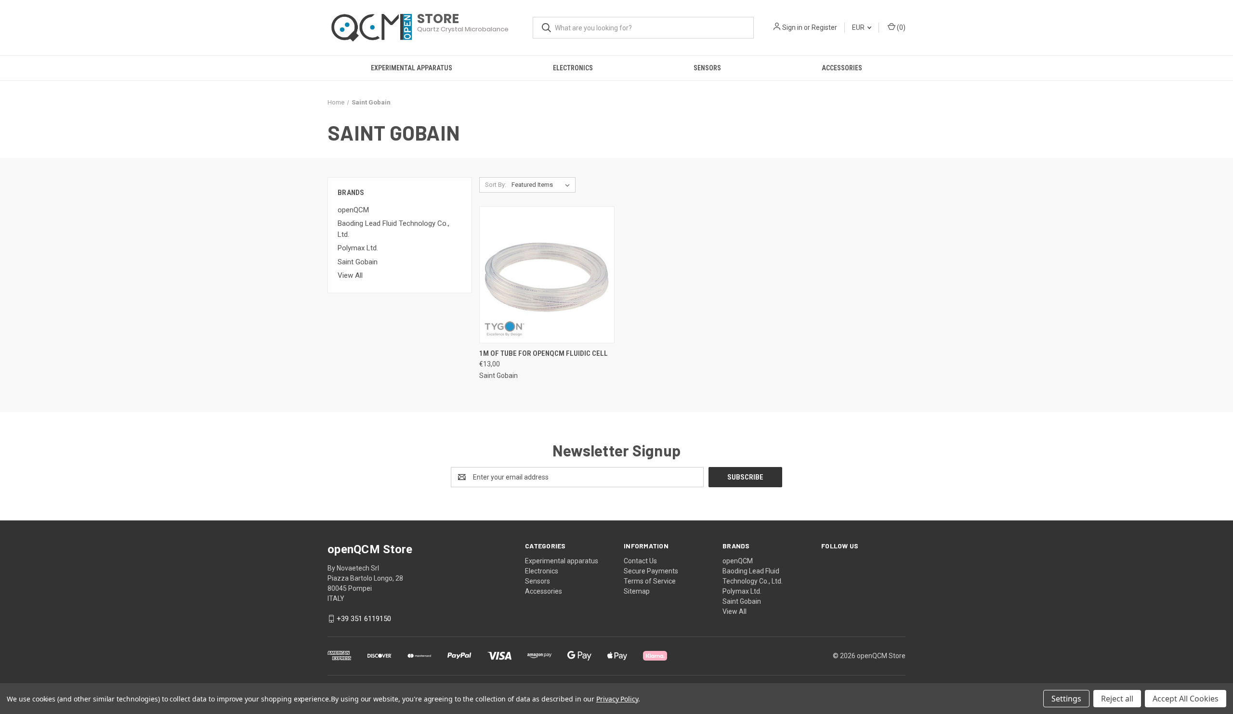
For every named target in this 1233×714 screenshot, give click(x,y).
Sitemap (637, 591)
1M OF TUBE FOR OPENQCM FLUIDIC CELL (543, 353)
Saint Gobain (358, 262)
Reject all (1117, 698)
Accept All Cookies (1186, 698)
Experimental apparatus (411, 68)
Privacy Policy (617, 698)
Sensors (707, 68)
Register (824, 27)
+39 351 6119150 (364, 618)
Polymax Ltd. (358, 248)
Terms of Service (650, 581)
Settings (1066, 698)
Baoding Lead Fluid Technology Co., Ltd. (393, 229)
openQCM (353, 210)
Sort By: (495, 184)
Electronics (573, 68)
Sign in (792, 27)
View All (350, 275)
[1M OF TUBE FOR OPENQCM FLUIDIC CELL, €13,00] (547, 274)
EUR (859, 27)
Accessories (842, 68)
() (900, 27)
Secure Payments (651, 571)
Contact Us (640, 561)
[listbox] (542, 185)
